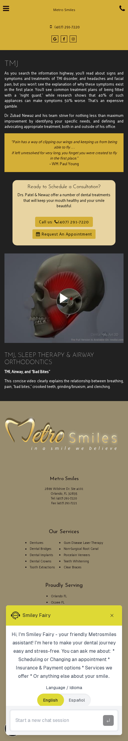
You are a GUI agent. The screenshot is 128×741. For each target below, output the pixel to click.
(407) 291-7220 (67, 498)
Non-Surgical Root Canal (81, 548)
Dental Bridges (40, 548)
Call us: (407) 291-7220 (64, 221)
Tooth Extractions (42, 567)
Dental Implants (41, 555)
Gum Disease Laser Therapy (83, 542)
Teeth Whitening (76, 561)
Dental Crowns (40, 561)
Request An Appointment (66, 234)
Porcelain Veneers (77, 555)
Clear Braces (72, 567)
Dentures (36, 542)
